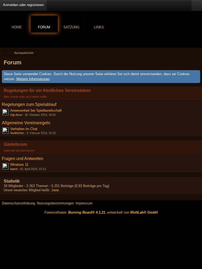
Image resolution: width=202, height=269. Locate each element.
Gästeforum (15, 144)
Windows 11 (19, 165)
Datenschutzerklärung (18, 203)
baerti (13, 168)
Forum (44, 27)
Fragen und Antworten (22, 158)
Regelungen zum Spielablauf (29, 104)
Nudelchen (17, 132)
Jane (55, 190)
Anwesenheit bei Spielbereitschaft (36, 110)
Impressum (84, 203)
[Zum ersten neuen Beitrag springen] (5, 112)
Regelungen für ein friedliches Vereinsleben (47, 90)
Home (17, 27)
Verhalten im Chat (23, 129)
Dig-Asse (16, 114)
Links (99, 27)
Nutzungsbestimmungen (55, 203)
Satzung (71, 27)
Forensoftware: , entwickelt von (101, 212)
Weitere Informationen (33, 79)
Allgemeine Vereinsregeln (26, 123)
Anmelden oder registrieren (23, 5)
